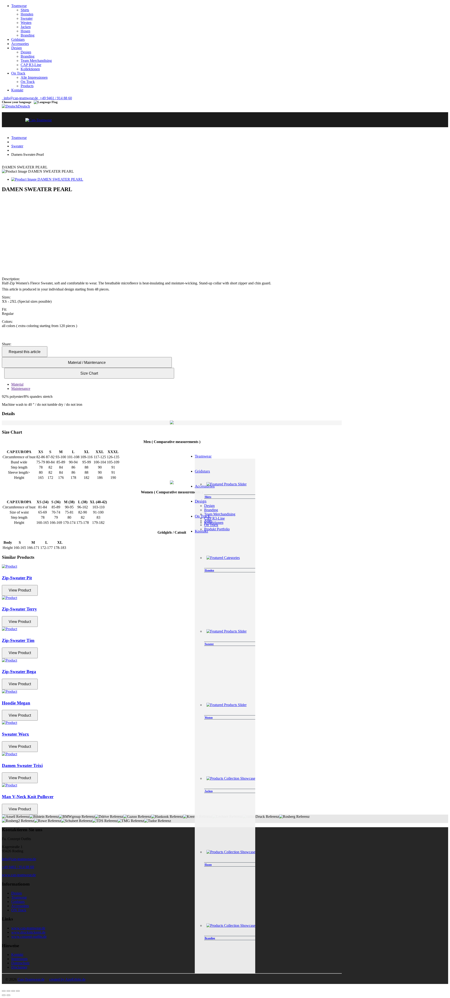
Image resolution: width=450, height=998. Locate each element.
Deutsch (24, 106)
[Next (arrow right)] (8, 995)
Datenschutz (20, 963)
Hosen (25, 31)
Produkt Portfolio (217, 529)
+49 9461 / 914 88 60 (55, 98)
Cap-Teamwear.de (31, 979)
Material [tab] (17, 384)
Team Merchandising (36, 61)
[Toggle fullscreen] (13, 991)
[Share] (8, 991)
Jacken (26, 27)
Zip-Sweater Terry (19, 609)
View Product (20, 590)
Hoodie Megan (16, 702)
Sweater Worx (15, 734)
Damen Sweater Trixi (22, 765)
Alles (208, 521)
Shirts (25, 10)
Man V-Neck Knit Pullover (27, 796)
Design (26, 52)
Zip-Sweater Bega (19, 671)
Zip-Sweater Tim (18, 640)
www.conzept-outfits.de (29, 936)
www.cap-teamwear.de (19, 875)
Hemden (27, 14)
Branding (27, 35)
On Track (28, 82)
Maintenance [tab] (20, 389)
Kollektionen (30, 69)
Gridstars (18, 902)
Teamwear (19, 138)
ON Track (18, 910)
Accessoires (20, 906)
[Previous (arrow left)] (4, 995)
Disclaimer (19, 967)
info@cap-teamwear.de (20, 98)
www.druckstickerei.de (28, 932)
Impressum (19, 959)
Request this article (25, 352)
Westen (26, 23)
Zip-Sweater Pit (17, 577)
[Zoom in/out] (18, 991)
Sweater (27, 18)
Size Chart (89, 373)
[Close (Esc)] (4, 991)
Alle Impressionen (34, 77)
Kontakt (17, 955)
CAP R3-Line (31, 65)
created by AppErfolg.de (67, 979)
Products (27, 86)
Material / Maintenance (87, 363)
